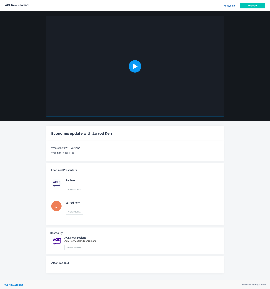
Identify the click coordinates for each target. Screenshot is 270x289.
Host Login (229, 5)
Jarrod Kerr (73, 202)
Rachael (70, 180)
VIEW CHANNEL (74, 247)
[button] (135, 66)
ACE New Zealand (75, 237)
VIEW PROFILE (74, 189)
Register (252, 5)
